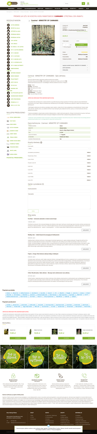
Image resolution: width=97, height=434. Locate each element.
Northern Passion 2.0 (25, 293)
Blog (32, 415)
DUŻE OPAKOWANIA (15, 99)
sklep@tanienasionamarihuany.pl (30, 4)
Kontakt (48, 419)
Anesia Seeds (24, 304)
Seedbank (74, 296)
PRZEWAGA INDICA (15, 34)
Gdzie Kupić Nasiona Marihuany (83, 424)
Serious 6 (8, 293)
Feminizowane (79, 417)
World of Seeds (87, 306)
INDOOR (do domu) (15, 28)
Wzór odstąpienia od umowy (67, 424)
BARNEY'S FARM (13, 130)
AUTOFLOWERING (14, 25)
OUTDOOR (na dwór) (15, 31)
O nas (32, 417)
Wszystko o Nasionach (81, 420)
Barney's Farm (16, 304)
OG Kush (88, 293)
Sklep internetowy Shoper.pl (84, 431)
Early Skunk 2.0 (35, 293)
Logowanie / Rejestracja (51, 415)
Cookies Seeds (32, 304)
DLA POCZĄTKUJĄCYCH (16, 92)
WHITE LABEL (13, 150)
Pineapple (68, 293)
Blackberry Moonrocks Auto (12, 296)
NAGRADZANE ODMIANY (16, 96)
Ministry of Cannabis (83, 54)
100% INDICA (13, 43)
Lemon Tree (75, 293)
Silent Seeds (9, 306)
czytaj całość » (86, 230)
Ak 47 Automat (17, 294)
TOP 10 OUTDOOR (15, 56)
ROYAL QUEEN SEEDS (14, 117)
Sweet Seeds (69, 304)
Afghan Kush (79, 294)
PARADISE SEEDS (13, 147)
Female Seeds (77, 304)
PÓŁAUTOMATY (14, 79)
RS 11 (56, 293)
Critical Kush (24, 294)
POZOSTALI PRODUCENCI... (15, 158)
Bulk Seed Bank (78, 306)
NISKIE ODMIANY (14, 76)
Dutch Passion (85, 304)
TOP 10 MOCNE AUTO (15, 59)
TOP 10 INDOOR (14, 53)
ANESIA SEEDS (13, 154)
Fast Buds (8, 304)
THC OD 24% (13, 85)
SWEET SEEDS (13, 133)
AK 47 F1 (86, 294)
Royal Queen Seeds (60, 304)
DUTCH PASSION (13, 127)
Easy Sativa (42, 293)
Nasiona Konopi (79, 419)
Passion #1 (50, 293)
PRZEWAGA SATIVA (15, 37)
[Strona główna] (12, 3)
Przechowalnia (49, 417)
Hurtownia (33, 419)
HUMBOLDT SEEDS (14, 143)
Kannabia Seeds (61, 306)
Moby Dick (62, 293)
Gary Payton (71, 294)
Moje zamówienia (50, 422)
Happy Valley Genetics (27, 306)
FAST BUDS (12, 121)
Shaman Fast (15, 293)
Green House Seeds (50, 304)
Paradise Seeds (17, 306)
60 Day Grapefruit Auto (48, 296)
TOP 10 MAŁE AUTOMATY (16, 65)
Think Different (59, 296)
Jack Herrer (32, 294)
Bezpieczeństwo (64, 419)
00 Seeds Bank (70, 306)
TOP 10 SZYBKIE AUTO (16, 62)
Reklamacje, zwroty (65, 422)
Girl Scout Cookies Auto (42, 294)
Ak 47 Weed (32, 296)
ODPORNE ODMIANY (15, 73)
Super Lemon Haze (63, 294)
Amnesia (82, 293)
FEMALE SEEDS (13, 137)
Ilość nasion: (66, 41)
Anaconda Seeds (45, 306)
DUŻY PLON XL (14, 82)
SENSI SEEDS (12, 124)
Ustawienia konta (50, 420)
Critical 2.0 (39, 296)
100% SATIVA (13, 40)
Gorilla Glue (67, 296)
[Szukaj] (83, 3)
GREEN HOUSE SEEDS (14, 140)
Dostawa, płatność (65, 420)
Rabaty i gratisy (64, 417)
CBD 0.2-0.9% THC (15, 105)
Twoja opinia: (31, 194)
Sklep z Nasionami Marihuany (82, 422)
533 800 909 (24, 3)
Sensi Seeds (40, 304)
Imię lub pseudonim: (32, 188)
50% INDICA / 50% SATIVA (16, 46)
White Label (37, 306)
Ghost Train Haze (53, 294)
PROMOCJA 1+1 (14, 102)
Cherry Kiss (8, 294)
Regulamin (63, 415)
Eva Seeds (53, 306)
